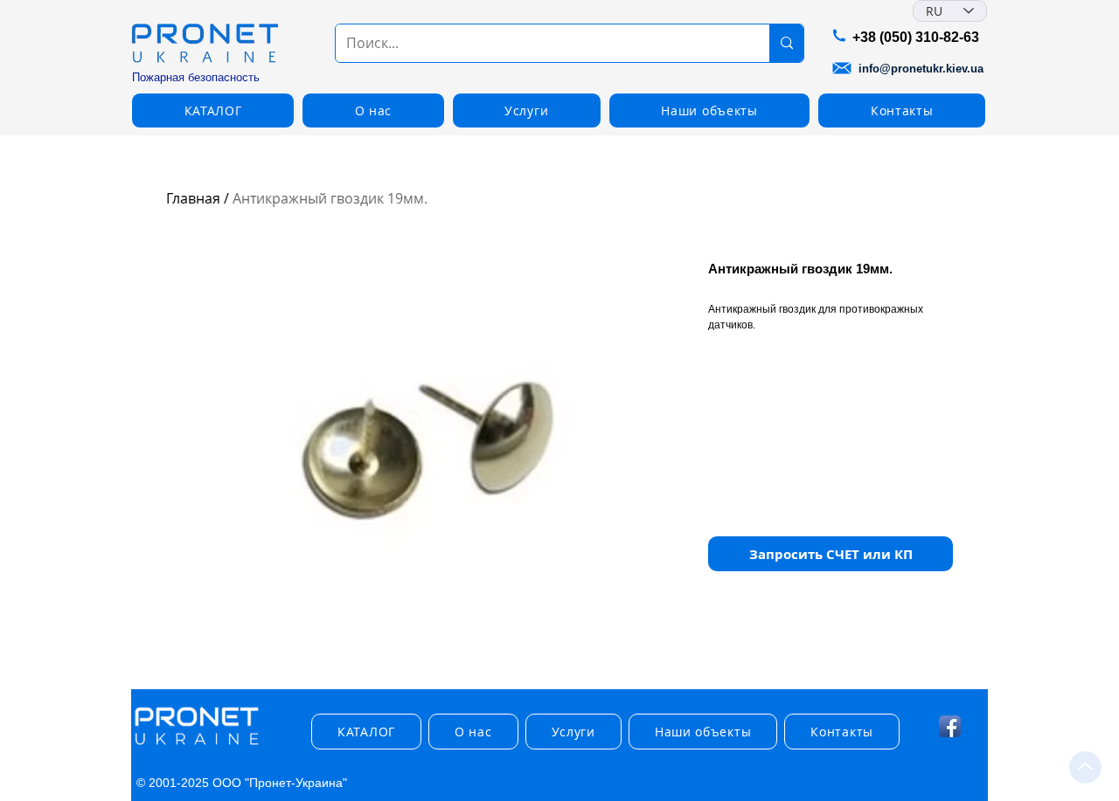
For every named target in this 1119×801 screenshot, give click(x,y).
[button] (213, 110)
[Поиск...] (786, 43)
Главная (193, 198)
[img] (196, 745)
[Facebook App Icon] (950, 726)
